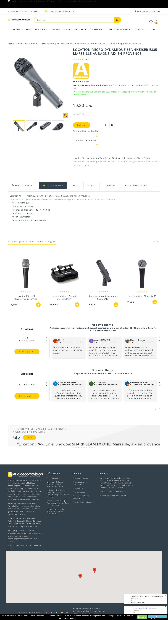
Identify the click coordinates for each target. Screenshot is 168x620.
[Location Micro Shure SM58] (142, 274)
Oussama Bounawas (139, 383)
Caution (110, 185)
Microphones (31, 43)
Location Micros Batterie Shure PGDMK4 (64, 297)
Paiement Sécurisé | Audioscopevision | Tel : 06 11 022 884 (58, 503)
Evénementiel (97, 30)
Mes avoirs (78, 488)
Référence (78, 81)
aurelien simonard (67, 383)
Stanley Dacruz (137, 340)
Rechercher (117, 20)
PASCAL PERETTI (101, 383)
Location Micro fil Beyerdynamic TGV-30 (25, 297)
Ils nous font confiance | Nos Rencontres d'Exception (57, 511)
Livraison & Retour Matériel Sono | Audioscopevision (55, 484)
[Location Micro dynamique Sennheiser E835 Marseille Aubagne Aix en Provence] (19, 126)
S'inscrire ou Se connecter (148, 11)
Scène (84, 30)
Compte (77, 473)
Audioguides (41, 30)
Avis (93, 185)
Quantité (78, 114)
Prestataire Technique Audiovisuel (91, 85)
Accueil (152, 30)
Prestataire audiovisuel (120, 30)
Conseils (140, 30)
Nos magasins (53, 478)
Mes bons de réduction (83, 502)
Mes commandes (80, 478)
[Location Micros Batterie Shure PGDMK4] (65, 274)
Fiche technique (24, 185)
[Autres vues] (9, 125)
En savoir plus (55, 185)
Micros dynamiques (49, 43)
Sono (28, 30)
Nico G (61, 340)
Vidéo (67, 30)
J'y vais (29, 437)
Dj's (75, 30)
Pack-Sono (17, 30)
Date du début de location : (87, 131)
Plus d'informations (157, 617)
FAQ (75, 185)
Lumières (56, 30)
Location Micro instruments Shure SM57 (103, 297)
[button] (80, 576)
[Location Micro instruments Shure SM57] (103, 274)
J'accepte (142, 617)
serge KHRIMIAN (102, 340)
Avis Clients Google (136, 185)
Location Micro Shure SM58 (142, 296)
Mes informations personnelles (81, 497)
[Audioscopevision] (19, 20)
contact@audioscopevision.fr (61, 11)
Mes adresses (79, 492)
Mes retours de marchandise (80, 483)
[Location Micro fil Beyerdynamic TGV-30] (26, 274)
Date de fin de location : (85, 140)
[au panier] (38, 304)
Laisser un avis (27, 351)
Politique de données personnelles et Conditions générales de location (58, 493)
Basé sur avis (138, 602)
